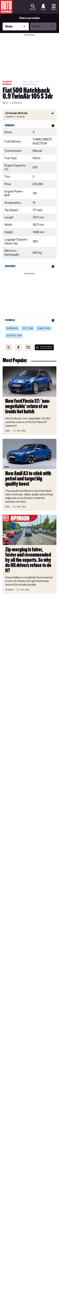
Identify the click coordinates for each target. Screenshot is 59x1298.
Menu (53, 9)
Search (33, 9)
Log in (43, 9)
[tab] (29, 125)
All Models (17, 102)
